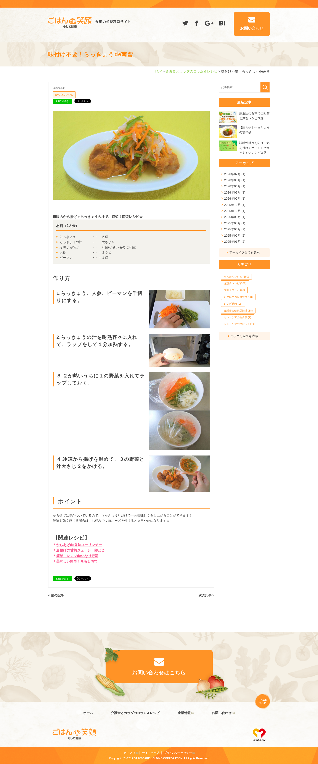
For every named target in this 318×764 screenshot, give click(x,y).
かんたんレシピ (64, 94)
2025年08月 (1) (234, 223)
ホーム (88, 713)
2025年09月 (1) (234, 217)
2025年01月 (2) (234, 241)
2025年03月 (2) (234, 229)
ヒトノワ (129, 752)
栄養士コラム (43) (234, 290)
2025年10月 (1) (234, 211)
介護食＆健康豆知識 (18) (238, 310)
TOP (158, 71)
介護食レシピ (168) (235, 283)
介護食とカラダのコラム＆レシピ (191, 71)
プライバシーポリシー (178, 752)
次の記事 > (206, 595)
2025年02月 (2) (234, 235)
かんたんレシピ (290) (236, 276)
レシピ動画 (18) (233, 303)
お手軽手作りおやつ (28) (238, 297)
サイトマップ (150, 752)
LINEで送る (62, 101)
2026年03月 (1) (234, 192)
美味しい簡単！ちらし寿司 (77, 561)
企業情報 (184, 713)
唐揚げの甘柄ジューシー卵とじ (80, 550)
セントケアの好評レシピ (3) (240, 324)
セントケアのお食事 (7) (237, 317)
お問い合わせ (221, 713)
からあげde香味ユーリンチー (79, 545)
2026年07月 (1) (234, 174)
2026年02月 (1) (234, 198)
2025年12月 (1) (234, 205)
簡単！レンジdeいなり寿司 (77, 556)
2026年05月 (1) (234, 180)
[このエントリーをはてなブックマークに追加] (222, 24)
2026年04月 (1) (234, 186)
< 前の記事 (56, 595)
